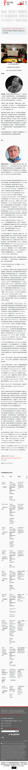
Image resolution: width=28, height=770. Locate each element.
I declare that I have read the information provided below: (13, 743)
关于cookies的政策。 (20, 765)
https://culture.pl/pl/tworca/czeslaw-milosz (11, 458)
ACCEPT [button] (14, 767)
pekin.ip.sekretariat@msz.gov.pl (8, 714)
